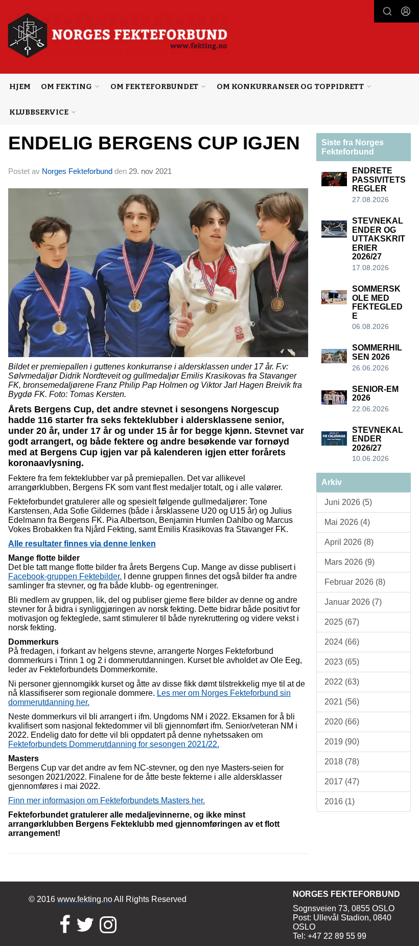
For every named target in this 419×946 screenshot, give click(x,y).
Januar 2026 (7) (353, 602)
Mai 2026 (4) (347, 522)
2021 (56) (341, 701)
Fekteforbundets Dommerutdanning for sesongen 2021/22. (113, 744)
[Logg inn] (406, 11)
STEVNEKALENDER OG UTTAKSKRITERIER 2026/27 (378, 238)
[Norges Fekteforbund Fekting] (118, 35)
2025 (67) (341, 622)
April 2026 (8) (349, 542)
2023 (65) (341, 661)
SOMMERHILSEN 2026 (377, 352)
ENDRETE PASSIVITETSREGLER (379, 179)
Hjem (20, 86)
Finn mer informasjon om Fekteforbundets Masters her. (106, 800)
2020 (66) (341, 721)
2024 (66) (341, 641)
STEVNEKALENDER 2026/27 (377, 439)
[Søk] (387, 11)
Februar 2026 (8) (354, 582)
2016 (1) (339, 801)
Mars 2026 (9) (349, 562)
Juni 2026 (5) (348, 502)
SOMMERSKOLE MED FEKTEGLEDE (377, 302)
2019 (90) (341, 741)
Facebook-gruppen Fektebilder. (65, 576)
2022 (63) (341, 681)
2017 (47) (341, 781)
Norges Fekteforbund (77, 171)
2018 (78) (341, 761)
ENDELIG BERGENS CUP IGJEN (154, 143)
